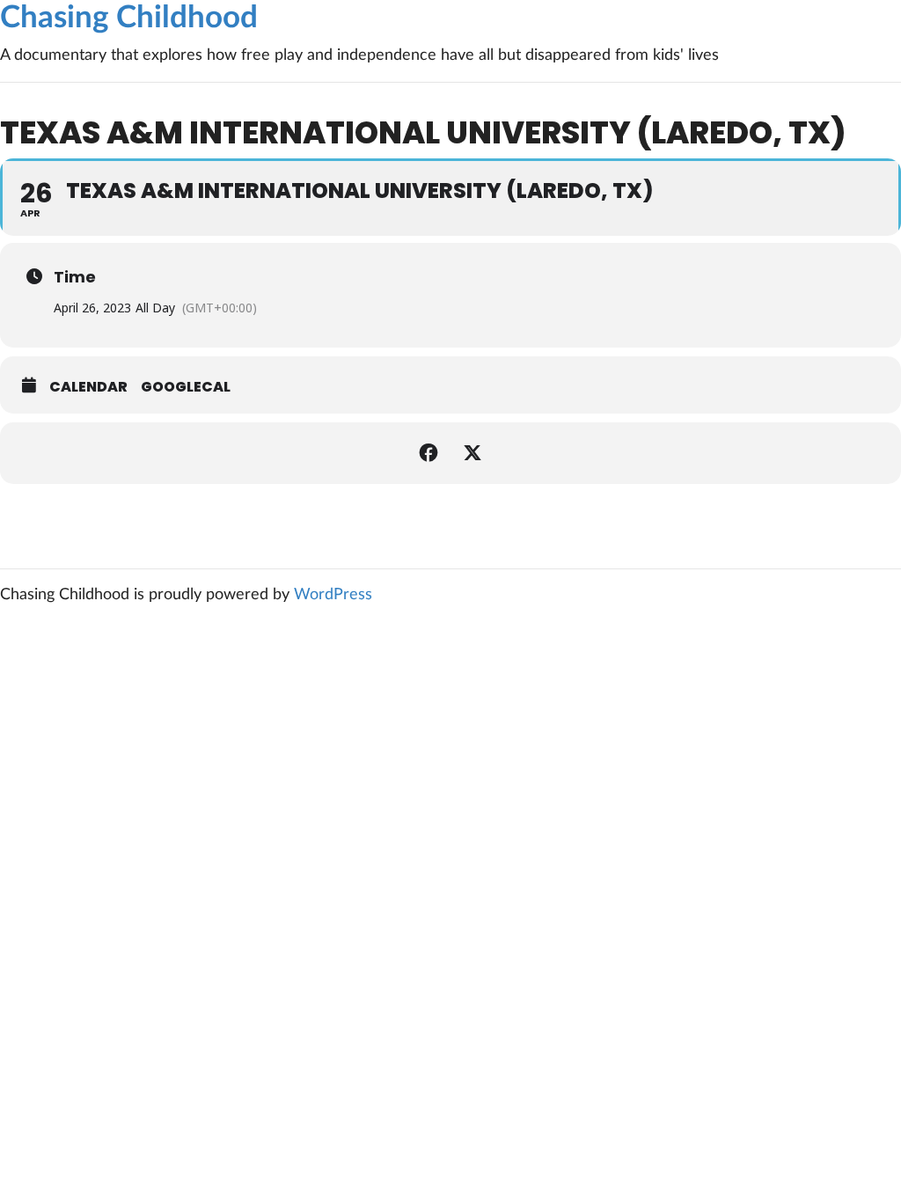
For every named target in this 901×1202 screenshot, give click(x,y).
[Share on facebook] (428, 453)
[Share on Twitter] (472, 453)
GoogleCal (186, 387)
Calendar (88, 387)
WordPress (333, 595)
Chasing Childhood (129, 18)
